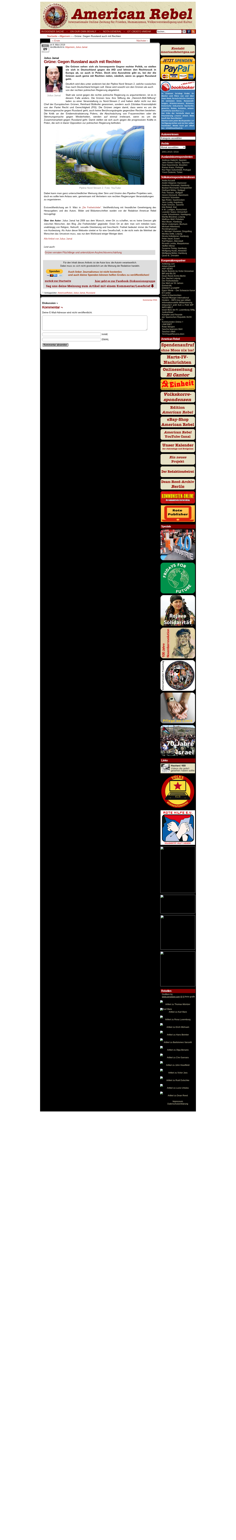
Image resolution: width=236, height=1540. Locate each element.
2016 (176, 152)
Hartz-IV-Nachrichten (171, 295)
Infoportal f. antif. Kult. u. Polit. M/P (177, 305)
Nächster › (142, 40)
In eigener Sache (52, 31)
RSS (193, 31)
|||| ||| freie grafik (178, 997)
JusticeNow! (167, 312)
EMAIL (105, 339)
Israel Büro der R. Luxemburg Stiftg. (178, 310)
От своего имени (139, 31)
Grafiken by (167, 994)
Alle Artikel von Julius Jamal (58, 238)
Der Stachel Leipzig (171, 278)
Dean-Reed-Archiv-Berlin (174, 276)
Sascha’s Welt (168, 331)
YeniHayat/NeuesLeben (173, 334)
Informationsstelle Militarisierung (177, 302)
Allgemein (70, 47)
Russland (90, 293)
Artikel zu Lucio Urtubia (178, 1088)
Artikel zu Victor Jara (177, 1073)
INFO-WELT (167, 307)
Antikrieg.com (168, 264)
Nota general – (114, 31)
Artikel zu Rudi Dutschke (177, 1080)
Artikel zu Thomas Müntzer (177, 1004)
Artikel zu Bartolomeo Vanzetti (178, 1042)
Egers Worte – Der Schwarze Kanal (178, 290)
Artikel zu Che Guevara (178, 1057)
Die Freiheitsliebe (170, 281)
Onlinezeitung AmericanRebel (118, 15)
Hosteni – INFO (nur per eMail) (176, 300)
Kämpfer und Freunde (172, 314)
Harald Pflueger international (175, 298)
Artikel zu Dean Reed (178, 1095)
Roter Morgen (168, 327)
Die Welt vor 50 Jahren (172, 283)
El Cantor (166, 293)
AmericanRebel (65, 293)
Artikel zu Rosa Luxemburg (178, 1019)
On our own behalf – (85, 31)
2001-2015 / (167, 152)
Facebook (189, 31)
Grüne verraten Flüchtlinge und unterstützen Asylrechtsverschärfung (83, 252)
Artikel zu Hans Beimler (178, 1035)
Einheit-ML (167, 285)
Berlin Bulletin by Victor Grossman (178, 271)
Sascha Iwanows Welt (172, 329)
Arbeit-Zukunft (168, 266)
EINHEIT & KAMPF (171, 288)
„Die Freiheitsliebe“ (91, 207)
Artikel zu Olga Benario (178, 1050)
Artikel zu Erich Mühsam (178, 1027)
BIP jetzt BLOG (169, 273)
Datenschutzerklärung (177, 1104)
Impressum (178, 1101)
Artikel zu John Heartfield (178, 1065)
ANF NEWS (167, 268)
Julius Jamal (81, 47)
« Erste (56, 40)
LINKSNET (167, 324)
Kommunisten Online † (172, 322)
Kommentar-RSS (150, 300)
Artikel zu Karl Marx (178, 1012)
